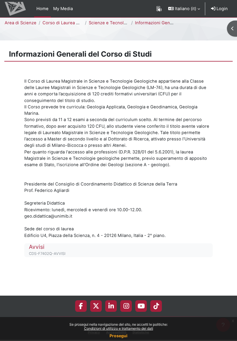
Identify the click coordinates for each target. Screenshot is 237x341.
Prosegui (118, 335)
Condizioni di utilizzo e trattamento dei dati (118, 328)
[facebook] (81, 306)
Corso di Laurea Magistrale (69, 22)
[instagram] (126, 306)
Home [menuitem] (42, 8)
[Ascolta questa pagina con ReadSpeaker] (159, 8)
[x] (96, 306)
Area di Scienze (20, 22)
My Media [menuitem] (63, 8)
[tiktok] (156, 306)
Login (221, 8)
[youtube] (141, 306)
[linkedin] (111, 306)
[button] (184, 8)
